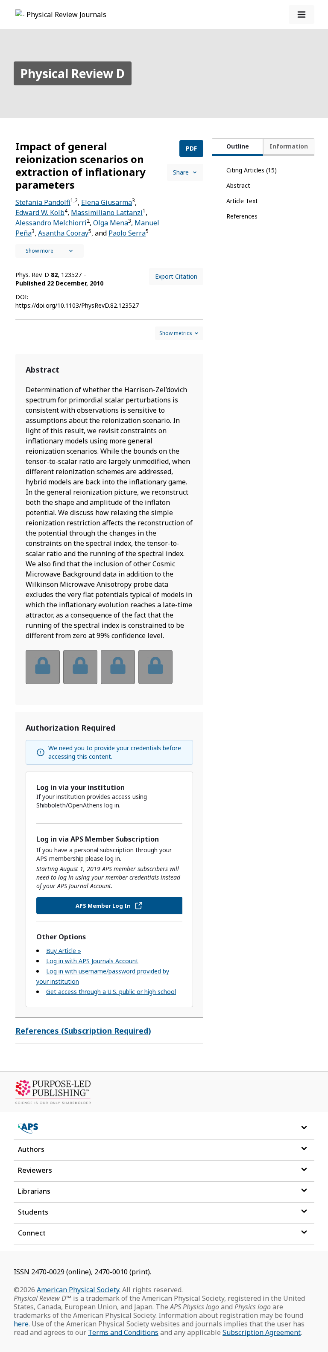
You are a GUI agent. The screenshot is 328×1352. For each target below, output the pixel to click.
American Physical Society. (78, 1289)
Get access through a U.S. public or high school (111, 992)
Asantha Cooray (63, 233)
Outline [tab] (237, 146)
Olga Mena (110, 222)
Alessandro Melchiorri (51, 222)
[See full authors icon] (49, 251)
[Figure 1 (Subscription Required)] (43, 667)
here (21, 1324)
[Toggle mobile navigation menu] (301, 14)
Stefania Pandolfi (42, 202)
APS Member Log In (103, 905)
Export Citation (176, 276)
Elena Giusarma (106, 202)
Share (181, 172)
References (242, 216)
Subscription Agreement (262, 1332)
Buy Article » (63, 951)
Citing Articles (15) (251, 170)
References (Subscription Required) (83, 1031)
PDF (191, 148)
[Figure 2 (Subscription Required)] (80, 667)
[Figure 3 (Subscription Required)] (118, 667)
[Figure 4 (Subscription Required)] (155, 667)
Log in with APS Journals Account (92, 961)
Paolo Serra (127, 233)
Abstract (238, 185)
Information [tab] (288, 146)
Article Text (242, 201)
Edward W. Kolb (39, 212)
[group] (109, 672)
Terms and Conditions (123, 1332)
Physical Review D (72, 73)
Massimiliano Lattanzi (107, 212)
